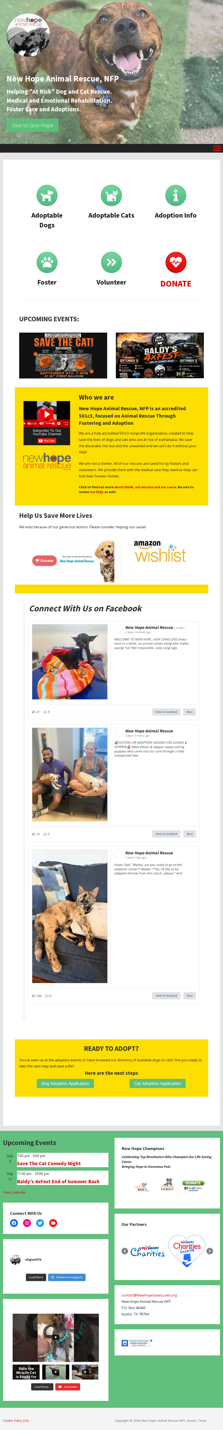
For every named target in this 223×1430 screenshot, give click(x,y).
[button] (125, 1251)
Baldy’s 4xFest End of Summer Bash (58, 1181)
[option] (141, 1186)
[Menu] (217, 148)
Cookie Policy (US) (16, 1420)
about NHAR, (124, 487)
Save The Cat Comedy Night (49, 1163)
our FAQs (97, 492)
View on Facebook (166, 712)
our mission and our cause (155, 487)
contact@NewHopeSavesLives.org (149, 1295)
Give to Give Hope (32, 125)
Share (190, 711)
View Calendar (14, 1192)
